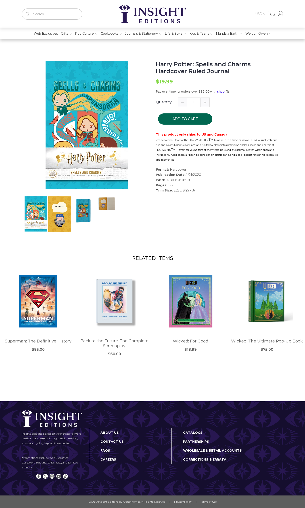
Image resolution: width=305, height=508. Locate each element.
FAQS (105, 450)
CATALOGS (193, 433)
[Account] (280, 13)
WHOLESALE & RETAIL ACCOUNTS (212, 450)
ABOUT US (109, 433)
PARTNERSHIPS (196, 442)
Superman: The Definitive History (38, 341)
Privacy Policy (183, 501)
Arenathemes (131, 501)
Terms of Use (209, 501)
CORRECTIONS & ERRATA (204, 459)
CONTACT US (112, 442)
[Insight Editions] (152, 14)
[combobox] (52, 14)
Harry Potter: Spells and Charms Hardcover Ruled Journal (203, 68)
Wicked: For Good (190, 341)
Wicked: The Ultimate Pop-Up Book (267, 341)
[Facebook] (38, 476)
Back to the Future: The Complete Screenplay (114, 343)
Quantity (164, 102)
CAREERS (108, 459)
